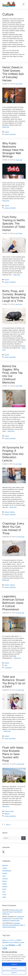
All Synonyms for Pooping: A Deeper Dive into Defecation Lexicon (13, 454)
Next (8, 824)
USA (5, 665)
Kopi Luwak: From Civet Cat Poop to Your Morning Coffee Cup (12, 912)
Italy (19, 942)
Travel (12, 811)
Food (3, 876)
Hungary (11, 942)
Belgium (6, 813)
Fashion (4, 873)
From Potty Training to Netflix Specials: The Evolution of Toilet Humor (13, 223)
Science (12, 512)
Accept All (14, 964)
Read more (5, 127)
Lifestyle (5, 878)
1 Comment (8, 667)
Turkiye (16, 945)
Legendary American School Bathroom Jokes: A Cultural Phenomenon (13, 603)
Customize (14, 968)
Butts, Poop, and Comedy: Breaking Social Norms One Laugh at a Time (14, 295)
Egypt (15, 940)
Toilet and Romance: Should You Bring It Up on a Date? (13, 681)
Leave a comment (10, 134)
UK (19, 945)
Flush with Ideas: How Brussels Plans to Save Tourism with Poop (13, 754)
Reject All (14, 972)
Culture (6, 132)
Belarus (4, 940)
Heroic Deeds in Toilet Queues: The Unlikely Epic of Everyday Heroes (13, 74)
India (15, 942)
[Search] (23, 838)
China (11, 940)
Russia (12, 945)
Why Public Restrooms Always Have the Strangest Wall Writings (13, 150)
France (18, 940)
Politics (4, 884)
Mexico (3, 945)
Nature (4, 881)
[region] (14, 962)
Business (5, 865)
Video (4, 897)
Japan (22, 942)
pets (7, 945)
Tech (3, 892)
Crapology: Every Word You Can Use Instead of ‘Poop (13, 528)
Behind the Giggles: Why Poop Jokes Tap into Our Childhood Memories (12, 374)
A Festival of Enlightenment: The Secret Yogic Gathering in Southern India (13, 918)
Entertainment (6, 870)
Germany (5, 942)
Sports (4, 889)
